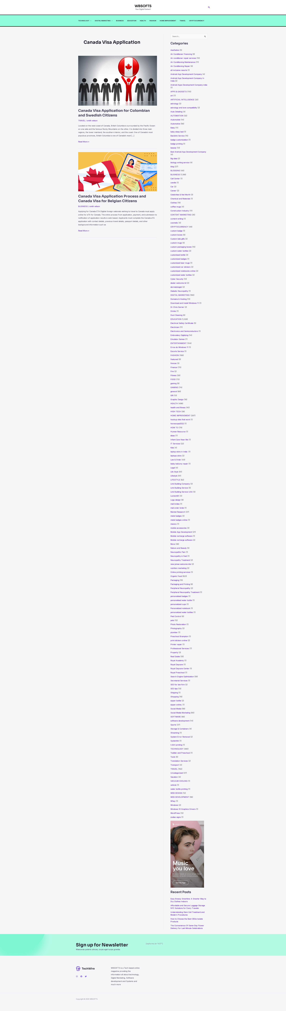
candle (173, 182)
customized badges (178, 259)
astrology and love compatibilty (183, 108)
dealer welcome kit (178, 283)
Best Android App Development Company (188, 152)
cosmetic (174, 223)
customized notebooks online (182, 271)
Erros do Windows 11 (179, 347)
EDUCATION (131, 21)
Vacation (174, 777)
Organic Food (176, 576)
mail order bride (177, 508)
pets (172, 620)
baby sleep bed (176, 132)
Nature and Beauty (178, 548)
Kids (172, 448)
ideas (172, 435)
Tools (172, 757)
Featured (174, 359)
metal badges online (178, 520)
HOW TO (174, 427)
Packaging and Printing (180, 584)
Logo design (175, 500)
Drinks (173, 311)
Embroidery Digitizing (179, 335)
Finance (173, 367)
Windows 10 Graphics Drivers (183, 809)
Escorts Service (177, 351)
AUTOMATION (176, 116)
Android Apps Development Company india (188, 85)
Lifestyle (173, 476)
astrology (174, 104)
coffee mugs (175, 207)
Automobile (175, 120)
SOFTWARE (175, 717)
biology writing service (179, 162)
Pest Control (175, 616)
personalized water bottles (181, 612)
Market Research (177, 512)
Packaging (174, 580)
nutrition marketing (178, 568)
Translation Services (179, 761)
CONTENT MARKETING (180, 215)
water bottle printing (179, 789)
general (173, 391)
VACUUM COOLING (178, 781)
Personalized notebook (180, 608)
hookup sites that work (180, 419)
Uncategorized (176, 773)
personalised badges (179, 596)
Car (171, 187)
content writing (176, 219)
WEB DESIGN (176, 793)
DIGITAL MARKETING (103, 21)
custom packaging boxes (181, 247)
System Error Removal (180, 737)
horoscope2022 (177, 423)
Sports (173, 725)
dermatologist (176, 287)
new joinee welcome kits (180, 564)
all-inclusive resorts (178, 70)
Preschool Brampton (179, 636)
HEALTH (143, 21)
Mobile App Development (181, 532)
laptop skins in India (179, 452)
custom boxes (176, 235)
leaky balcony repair (179, 464)
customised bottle (177, 255)
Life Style (174, 472)
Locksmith (174, 496)
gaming (173, 383)
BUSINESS (120, 21)
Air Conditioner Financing (181, 54)
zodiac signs (175, 817)
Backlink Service (177, 136)
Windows (174, 805)
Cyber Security (176, 279)
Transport (174, 765)
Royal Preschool (177, 672)
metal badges (176, 516)
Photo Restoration (178, 624)
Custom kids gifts (177, 239)
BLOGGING (175, 170)
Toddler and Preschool (180, 753)
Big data (173, 158)
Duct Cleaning (176, 315)
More (172, 544)
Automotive (175, 124)
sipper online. (176, 705)
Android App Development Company (186, 74)
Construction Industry (179, 211)
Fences (173, 363)
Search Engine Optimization (182, 676)
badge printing (176, 144)
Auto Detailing (176, 112)
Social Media (175, 709)
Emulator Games (177, 339)
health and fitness (177, 407)
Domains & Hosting (178, 299)
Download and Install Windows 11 (184, 303)
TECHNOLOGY (83, 21)
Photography (176, 628)
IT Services (175, 444)
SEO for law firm (177, 684)
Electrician (174, 327)
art (171, 95)
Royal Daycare (176, 664)
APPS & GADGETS (178, 91)
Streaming (174, 733)
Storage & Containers (179, 729)
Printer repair (176, 644)
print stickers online (178, 640)
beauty (173, 148)
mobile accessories (178, 528)
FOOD (173, 379)
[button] (209, 7)
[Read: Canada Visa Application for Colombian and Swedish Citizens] (117, 80)
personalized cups (178, 604)
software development (179, 721)
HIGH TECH (175, 411)
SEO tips (174, 688)
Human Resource (177, 431)
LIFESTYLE (175, 480)
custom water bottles (179, 251)
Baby (172, 128)
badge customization (179, 140)
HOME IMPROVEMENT (168, 21)
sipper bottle (175, 701)
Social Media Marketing (180, 713)
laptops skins (176, 456)
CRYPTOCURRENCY (196, 21)
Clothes (173, 203)
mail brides (175, 504)
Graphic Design (176, 399)
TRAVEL (183, 21)
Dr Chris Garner (177, 307)
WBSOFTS (143, 6)
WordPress (175, 813)
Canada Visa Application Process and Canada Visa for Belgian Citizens (112, 198)
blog (172, 166)
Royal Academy (177, 660)
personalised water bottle (181, 600)
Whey (172, 801)
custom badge (176, 231)
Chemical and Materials (180, 199)
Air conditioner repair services (183, 58)
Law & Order (175, 460)
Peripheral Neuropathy (180, 588)
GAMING (174, 387)
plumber (174, 632)
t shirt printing (176, 745)
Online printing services (180, 572)
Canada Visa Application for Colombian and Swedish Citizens (114, 112)
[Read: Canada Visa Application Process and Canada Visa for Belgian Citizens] (117, 171)
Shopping (174, 697)
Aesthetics (174, 50)
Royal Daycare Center (179, 668)
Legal (172, 468)
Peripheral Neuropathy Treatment (184, 592)
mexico (173, 524)
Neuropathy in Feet (178, 556)
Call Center (175, 178)
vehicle (173, 785)
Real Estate (175, 656)
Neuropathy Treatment (180, 560)
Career (173, 191)
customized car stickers (180, 267)
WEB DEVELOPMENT (179, 797)
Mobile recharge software (181, 536)
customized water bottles (181, 275)
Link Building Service (179, 488)
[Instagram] (77, 976)
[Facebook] (81, 976)
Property (174, 652)
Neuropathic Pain (177, 552)
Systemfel (174, 741)
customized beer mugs (180, 263)
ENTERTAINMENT (178, 343)
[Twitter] (86, 976)
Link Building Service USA (181, 492)
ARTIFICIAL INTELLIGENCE (182, 100)
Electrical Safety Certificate (181, 323)
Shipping (174, 693)
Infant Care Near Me (179, 440)
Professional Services (179, 648)
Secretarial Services (178, 680)
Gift (171, 395)
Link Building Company (180, 484)
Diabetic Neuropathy (179, 291)
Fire (172, 371)
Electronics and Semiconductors (184, 331)
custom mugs (176, 243)
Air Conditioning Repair (180, 66)
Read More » (83, 141)
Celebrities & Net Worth (180, 195)
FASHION (152, 21)
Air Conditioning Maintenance (182, 62)
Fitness (173, 375)
